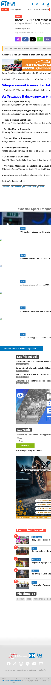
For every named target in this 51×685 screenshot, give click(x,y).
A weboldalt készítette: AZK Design (27, 682)
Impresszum (10, 670)
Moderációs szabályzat (26, 670)
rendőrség (39, 599)
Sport (18, 16)
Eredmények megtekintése (29, 450)
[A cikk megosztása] (33, 39)
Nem (21, 441)
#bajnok (6, 187)
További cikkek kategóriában (21, 348)
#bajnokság (16, 187)
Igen (20, 438)
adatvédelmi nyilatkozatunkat (11, 681)
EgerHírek (26, 29)
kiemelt (20, 599)
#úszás (41, 187)
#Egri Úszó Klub (29, 187)
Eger (29, 599)
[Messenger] (18, 39)
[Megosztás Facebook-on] (26, 39)
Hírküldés (42, 670)
